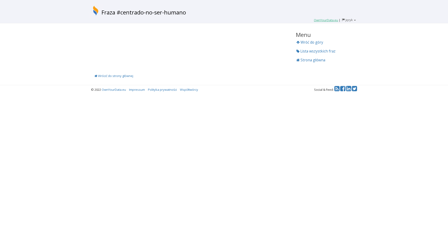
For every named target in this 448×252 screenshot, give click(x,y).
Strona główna (312, 60)
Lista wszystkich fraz (317, 51)
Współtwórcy (189, 90)
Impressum (137, 90)
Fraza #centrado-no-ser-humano (144, 12)
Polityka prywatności (162, 90)
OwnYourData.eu (114, 90)
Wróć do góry (311, 42)
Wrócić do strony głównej (115, 76)
